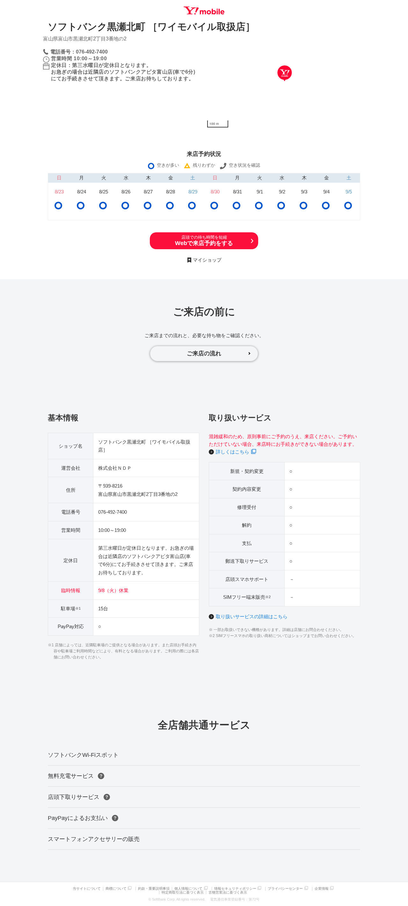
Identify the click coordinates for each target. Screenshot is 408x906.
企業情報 (322, 888)
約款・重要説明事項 (154, 888)
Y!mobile (204, 10)
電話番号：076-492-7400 (79, 51)
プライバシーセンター (285, 888)
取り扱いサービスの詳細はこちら (252, 616)
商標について (116, 888)
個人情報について (188, 888)
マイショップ (207, 260)
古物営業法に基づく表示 (227, 892)
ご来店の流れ (204, 353)
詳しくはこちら (232, 451)
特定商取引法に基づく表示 (183, 892)
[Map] (284, 83)
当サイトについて (87, 888)
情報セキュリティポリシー (235, 888)
